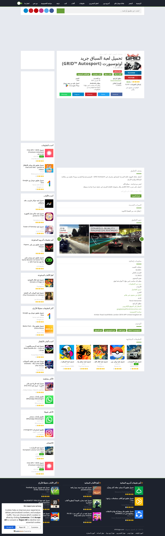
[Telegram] (26, 10)
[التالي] (59, 239)
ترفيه (58, 3)
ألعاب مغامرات (97, 74)
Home (120, 54)
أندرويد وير (106, 3)
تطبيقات (82, 3)
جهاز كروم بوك (110, 533)
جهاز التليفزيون (120, 533)
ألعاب (73, 3)
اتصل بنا (26, 3)
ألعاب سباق (108, 74)
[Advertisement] (82, 33)
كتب (65, 3)
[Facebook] (51, 10)
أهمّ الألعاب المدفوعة (83, 74)
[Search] (61, 10)
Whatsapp (64, 94)
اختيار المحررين (94, 3)
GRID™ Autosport (134, 330)
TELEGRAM (131, 73)
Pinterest (89, 94)
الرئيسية (138, 3)
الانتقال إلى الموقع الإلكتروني (131, 306)
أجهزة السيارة (90, 533)
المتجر (131, 3)
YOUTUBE (131, 78)
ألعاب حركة (103, 54)
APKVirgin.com (119, 529)
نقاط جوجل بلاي (119, 3)
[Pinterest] (31, 10)
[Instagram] (41, 10)
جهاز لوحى (130, 533)
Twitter (103, 94)
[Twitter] (46, 10)
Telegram (77, 94)
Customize (34, 527)
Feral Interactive (115, 80)
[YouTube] (36, 10)
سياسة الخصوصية (46, 3)
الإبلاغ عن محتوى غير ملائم (132, 295)
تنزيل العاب (121, 330)
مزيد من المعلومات (135, 284)
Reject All (22, 527)
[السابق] (141, 239)
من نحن (35, 3)
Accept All (10, 527)
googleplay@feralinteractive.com (129, 309)
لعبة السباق (98, 330)
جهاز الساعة (100, 533)
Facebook (115, 94)
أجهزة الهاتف (139, 533)
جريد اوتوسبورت (110, 330)
